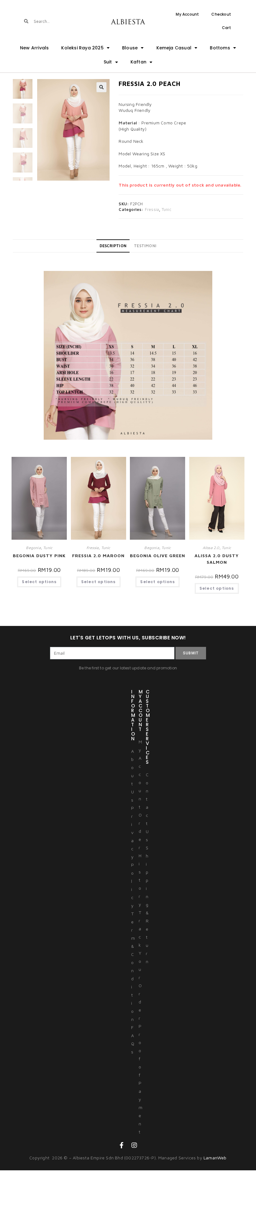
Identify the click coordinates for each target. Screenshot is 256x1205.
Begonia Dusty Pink (39, 555)
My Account (187, 14)
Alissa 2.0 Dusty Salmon (216, 559)
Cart (226, 27)
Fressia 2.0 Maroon (98, 555)
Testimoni (145, 245)
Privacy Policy (132, 856)
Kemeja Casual (174, 48)
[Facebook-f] (122, 1145)
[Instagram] (134, 1145)
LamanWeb (215, 1157)
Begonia (33, 547)
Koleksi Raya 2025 (82, 48)
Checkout (221, 14)
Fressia (152, 209)
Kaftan (138, 62)
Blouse (130, 48)
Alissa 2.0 (211, 547)
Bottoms (220, 48)
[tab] (113, 246)
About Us (132, 775)
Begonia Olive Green (157, 555)
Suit (108, 62)
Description (113, 245)
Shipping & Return (147, 904)
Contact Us (147, 807)
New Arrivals (34, 48)
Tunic (166, 209)
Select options (39, 581)
